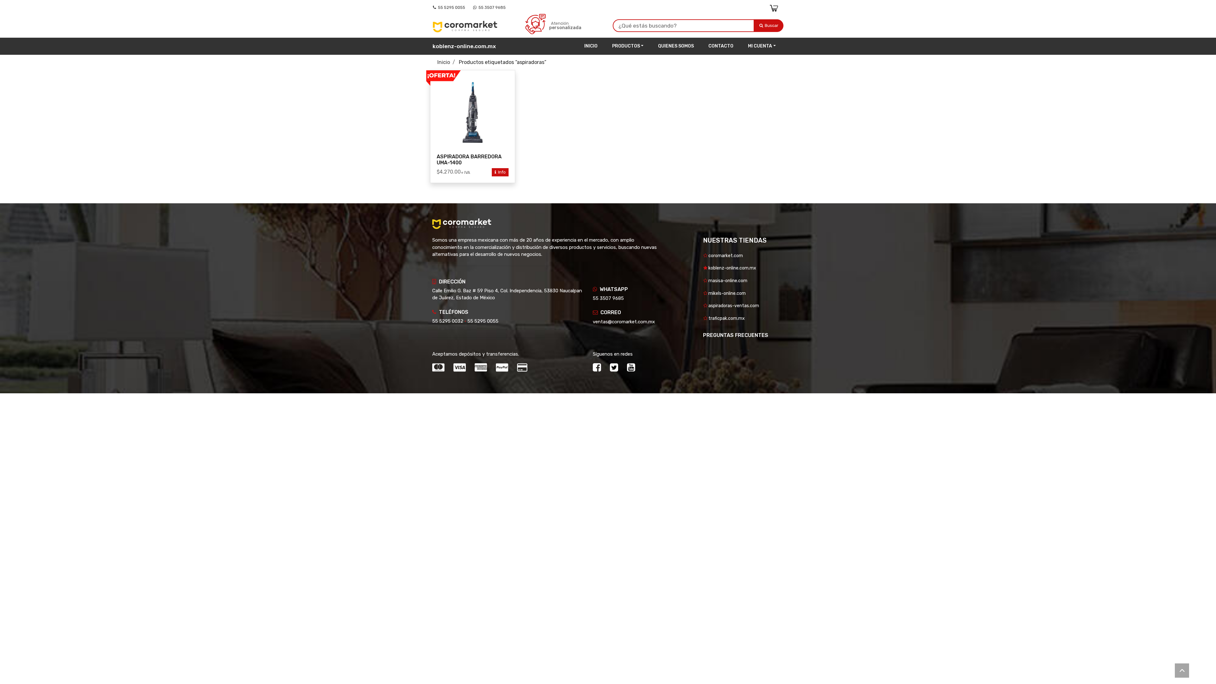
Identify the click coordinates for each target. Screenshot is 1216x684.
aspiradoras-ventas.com (733, 305)
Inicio (591, 46)
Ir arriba (1182, 670)
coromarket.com (725, 255)
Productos (626, 46)
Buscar (772, 25)
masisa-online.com (727, 280)
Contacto (720, 46)
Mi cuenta (760, 46)
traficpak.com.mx (726, 318)
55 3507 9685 (491, 7)
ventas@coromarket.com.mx (624, 322)
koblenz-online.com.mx (464, 46)
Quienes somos (676, 46)
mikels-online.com (726, 293)
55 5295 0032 (447, 321)
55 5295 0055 (450, 7)
